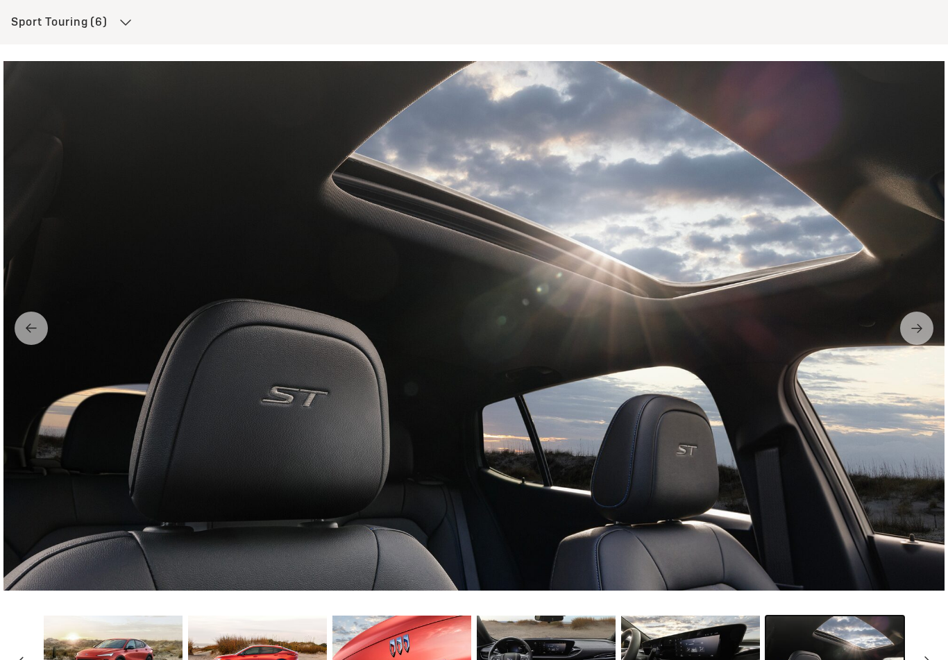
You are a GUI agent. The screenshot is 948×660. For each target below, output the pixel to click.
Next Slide (916, 328)
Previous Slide (31, 328)
